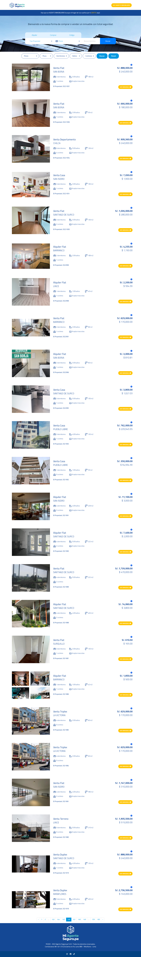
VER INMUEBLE (124, 87)
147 (74, 919)
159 (93, 919)
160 (98, 919)
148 (79, 919)
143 (53, 919)
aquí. (95, 12)
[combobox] (91, 41)
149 (84, 919)
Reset (113, 56)
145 (63, 919)
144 (58, 919)
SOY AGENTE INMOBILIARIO (121, 5)
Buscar (108, 41)
